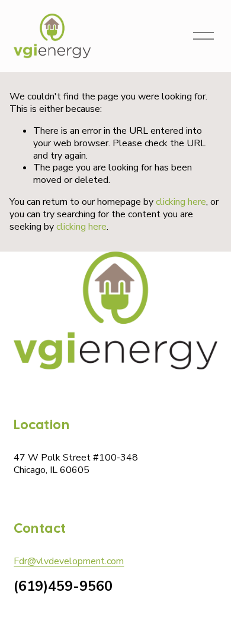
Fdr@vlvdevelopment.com (69, 561)
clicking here (181, 201)
